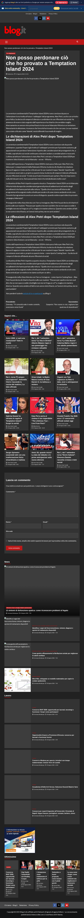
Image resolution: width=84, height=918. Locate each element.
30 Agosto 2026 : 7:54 (52, 632)
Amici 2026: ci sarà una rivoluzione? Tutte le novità (15, 340)
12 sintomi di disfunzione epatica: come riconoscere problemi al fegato (37, 610)
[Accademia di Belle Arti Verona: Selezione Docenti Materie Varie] (17, 787)
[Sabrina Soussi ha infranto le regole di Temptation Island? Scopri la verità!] (16, 405)
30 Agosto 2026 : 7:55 (25, 613)
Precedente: (23, 304)
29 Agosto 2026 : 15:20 (39, 428)
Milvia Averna (36, 426)
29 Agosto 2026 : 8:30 (52, 815)
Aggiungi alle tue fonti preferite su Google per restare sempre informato (31, 2)
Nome (9, 522)
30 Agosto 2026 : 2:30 (52, 739)
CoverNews (49, 915)
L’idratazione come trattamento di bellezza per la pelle (42, 876)
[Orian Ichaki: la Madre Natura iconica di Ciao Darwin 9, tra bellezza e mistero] (42, 366)
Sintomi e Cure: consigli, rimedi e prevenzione (19, 607)
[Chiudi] (81, 2)
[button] (6, 41)
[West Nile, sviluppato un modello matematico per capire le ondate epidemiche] (17, 680)
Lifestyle (55, 867)
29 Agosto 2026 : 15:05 (64, 425)
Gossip (24, 867)
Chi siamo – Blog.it (31, 14)
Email (45, 522)
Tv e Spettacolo (11, 53)
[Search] (77, 41)
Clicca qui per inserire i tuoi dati (69, 8)
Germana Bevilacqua (13, 613)
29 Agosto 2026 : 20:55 (13, 428)
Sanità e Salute (36, 676)
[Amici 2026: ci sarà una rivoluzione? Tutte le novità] (16, 327)
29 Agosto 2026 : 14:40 (52, 789)
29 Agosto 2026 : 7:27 (38, 464)
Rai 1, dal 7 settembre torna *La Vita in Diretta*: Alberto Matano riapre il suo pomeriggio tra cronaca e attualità (42, 343)
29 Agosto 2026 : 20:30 (52, 765)
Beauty (39, 867)
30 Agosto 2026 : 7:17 (64, 350)
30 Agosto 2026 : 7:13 (13, 391)
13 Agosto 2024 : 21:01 (22, 74)
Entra (56, 8)
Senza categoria (36, 447)
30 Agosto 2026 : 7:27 (13, 347)
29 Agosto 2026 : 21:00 (64, 389)
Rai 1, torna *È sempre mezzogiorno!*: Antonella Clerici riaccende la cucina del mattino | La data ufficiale (16, 382)
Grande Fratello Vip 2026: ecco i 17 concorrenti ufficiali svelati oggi (67, 418)
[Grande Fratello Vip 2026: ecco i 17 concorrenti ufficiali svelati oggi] (68, 405)
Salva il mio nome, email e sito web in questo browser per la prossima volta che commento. (42, 541)
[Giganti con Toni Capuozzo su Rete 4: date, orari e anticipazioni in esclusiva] (68, 366)
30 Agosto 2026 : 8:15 (52, 714)
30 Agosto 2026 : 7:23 (38, 352)
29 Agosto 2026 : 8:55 (13, 464)
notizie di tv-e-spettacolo (33, 293)
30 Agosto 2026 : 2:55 (38, 389)
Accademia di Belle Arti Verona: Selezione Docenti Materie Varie (55, 787)
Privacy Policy (53, 14)
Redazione (43, 14)
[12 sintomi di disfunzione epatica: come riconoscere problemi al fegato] (42, 590)
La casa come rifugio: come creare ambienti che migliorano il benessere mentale (72, 878)
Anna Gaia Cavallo (12, 345)
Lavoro (34, 707)
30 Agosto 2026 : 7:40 (52, 683)
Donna (70, 867)
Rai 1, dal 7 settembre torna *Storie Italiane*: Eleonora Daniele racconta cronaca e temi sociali (67, 457)
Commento (11, 492)
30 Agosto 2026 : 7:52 (52, 658)
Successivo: (62, 304)
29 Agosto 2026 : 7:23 (64, 467)
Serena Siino (57, 885)
